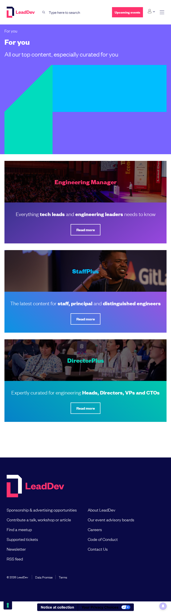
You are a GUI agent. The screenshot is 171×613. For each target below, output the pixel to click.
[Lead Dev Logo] (21, 12)
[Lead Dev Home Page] (35, 486)
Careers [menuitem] (95, 529)
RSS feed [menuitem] (15, 558)
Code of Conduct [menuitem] (103, 539)
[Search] (43, 12)
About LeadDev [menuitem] (101, 509)
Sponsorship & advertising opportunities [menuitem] (42, 509)
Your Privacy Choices (99, 607)
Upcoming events (127, 12)
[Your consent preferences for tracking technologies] (8, 605)
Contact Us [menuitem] (98, 549)
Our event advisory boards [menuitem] (111, 519)
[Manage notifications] (163, 606)
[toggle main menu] (162, 12)
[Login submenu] (151, 11)
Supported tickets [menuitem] (22, 539)
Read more (85, 229)
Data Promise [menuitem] (44, 577)
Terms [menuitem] (63, 577)
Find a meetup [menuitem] (19, 529)
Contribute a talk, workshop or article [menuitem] (39, 519)
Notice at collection (57, 607)
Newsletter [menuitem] (16, 549)
